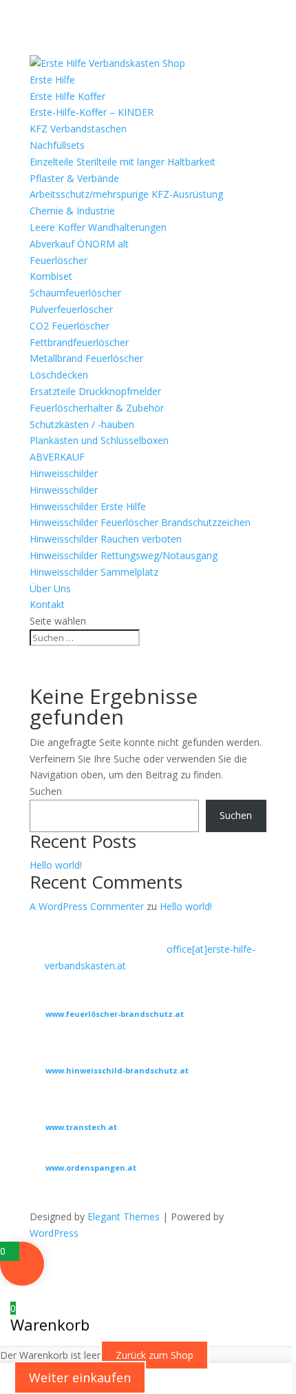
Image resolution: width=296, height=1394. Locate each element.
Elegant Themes (123, 1216)
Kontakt (47, 604)
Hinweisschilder (64, 473)
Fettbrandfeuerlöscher (79, 342)
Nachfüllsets (57, 145)
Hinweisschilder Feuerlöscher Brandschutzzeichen (140, 522)
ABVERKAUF (57, 456)
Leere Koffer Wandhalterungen (98, 227)
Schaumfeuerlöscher (75, 292)
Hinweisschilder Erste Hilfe (88, 506)
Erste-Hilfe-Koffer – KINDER (92, 112)
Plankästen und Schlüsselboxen (99, 440)
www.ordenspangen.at (90, 1167)
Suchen (46, 791)
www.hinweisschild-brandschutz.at (117, 1070)
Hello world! (56, 864)
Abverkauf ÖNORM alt (79, 243)
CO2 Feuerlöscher (69, 325)
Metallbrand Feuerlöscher (86, 358)
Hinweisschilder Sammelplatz (94, 571)
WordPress (54, 1233)
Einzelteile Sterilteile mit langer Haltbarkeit (122, 161)
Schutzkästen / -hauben (82, 424)
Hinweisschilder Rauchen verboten (106, 538)
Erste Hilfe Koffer (67, 96)
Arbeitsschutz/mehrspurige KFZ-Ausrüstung (126, 194)
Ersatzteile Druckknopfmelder (95, 391)
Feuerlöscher (58, 260)
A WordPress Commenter (87, 906)
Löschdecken (59, 374)
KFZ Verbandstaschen (78, 128)
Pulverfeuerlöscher (71, 309)
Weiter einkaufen (80, 1377)
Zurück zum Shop (154, 1355)
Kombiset (51, 276)
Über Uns (50, 588)
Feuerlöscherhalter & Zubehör (97, 407)
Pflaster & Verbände (74, 178)
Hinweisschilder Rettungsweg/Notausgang (124, 555)
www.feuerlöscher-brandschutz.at (114, 1014)
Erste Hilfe (52, 79)
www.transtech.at (81, 1127)
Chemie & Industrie (72, 210)
